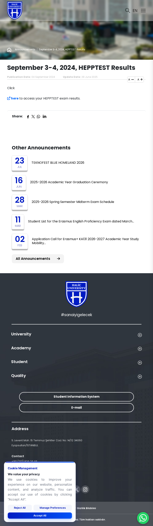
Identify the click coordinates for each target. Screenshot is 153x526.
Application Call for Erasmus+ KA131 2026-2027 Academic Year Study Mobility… (85, 241)
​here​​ (14, 98)
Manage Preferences (53, 507)
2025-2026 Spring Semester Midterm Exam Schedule (73, 202)
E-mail (76, 407)
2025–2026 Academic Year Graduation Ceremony (69, 182)
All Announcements (33, 258)
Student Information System (76, 396)
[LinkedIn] (44, 116)
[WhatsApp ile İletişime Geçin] (143, 518)
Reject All (20, 507)
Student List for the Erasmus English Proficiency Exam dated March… (81, 221)
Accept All (39, 515)
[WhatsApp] (38, 116)
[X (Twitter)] (33, 116)
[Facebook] (28, 116)
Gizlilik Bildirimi (86, 508)
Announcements (25, 49)
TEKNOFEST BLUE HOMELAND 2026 (57, 162)
